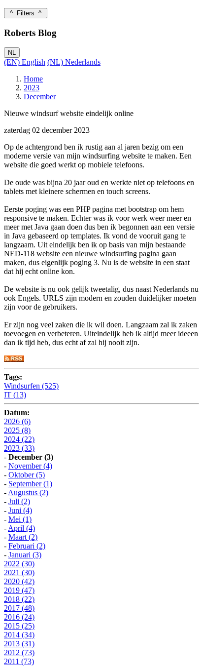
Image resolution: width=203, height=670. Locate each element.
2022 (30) (19, 563)
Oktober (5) (26, 475)
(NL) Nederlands (74, 62)
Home (33, 79)
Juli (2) (19, 501)
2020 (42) (19, 581)
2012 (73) (19, 652)
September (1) (30, 483)
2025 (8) (17, 430)
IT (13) (15, 395)
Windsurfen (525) (31, 386)
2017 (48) (19, 608)
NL (12, 52)
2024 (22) (19, 439)
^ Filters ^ (25, 13)
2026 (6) (17, 421)
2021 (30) (19, 572)
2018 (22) (19, 599)
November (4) (30, 466)
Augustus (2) (28, 492)
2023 (31, 87)
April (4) (21, 528)
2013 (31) (19, 643)
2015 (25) (19, 626)
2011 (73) (19, 661)
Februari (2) (26, 546)
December (40, 96)
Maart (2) (22, 537)
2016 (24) (19, 617)
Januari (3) (24, 555)
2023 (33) (19, 448)
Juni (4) (20, 510)
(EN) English (24, 62)
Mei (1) (20, 519)
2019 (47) (19, 590)
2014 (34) (19, 635)
